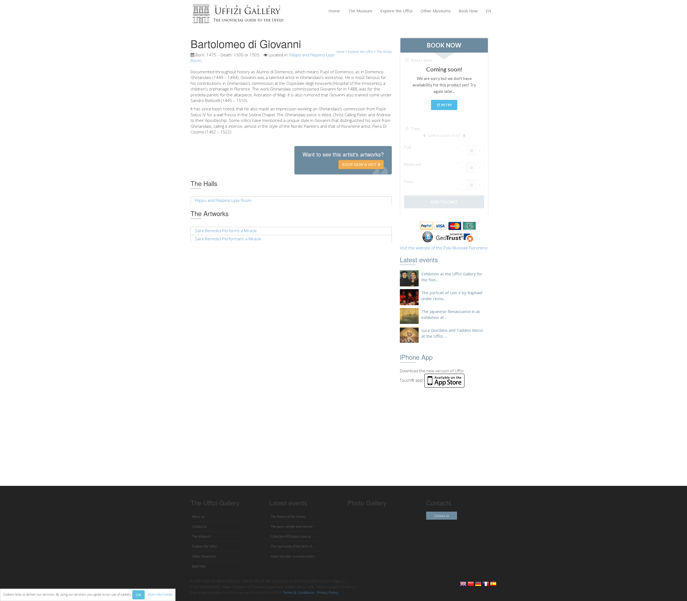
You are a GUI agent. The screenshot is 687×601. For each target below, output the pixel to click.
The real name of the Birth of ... (293, 546)
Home (334, 10)
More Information (160, 594)
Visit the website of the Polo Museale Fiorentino (444, 247)
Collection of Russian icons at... (292, 536)
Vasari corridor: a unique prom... (293, 556)
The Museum (360, 10)
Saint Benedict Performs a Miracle (226, 230)
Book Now (468, 10)
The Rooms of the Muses (288, 516)
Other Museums (436, 10)
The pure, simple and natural (291, 526)
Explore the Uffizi (396, 10)
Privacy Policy (327, 592)
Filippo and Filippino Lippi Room (223, 200)
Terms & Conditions (298, 592)
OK (138, 594)
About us (198, 516)
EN (488, 10)
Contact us (199, 526)
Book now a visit (360, 164)
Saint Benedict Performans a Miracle (228, 238)
